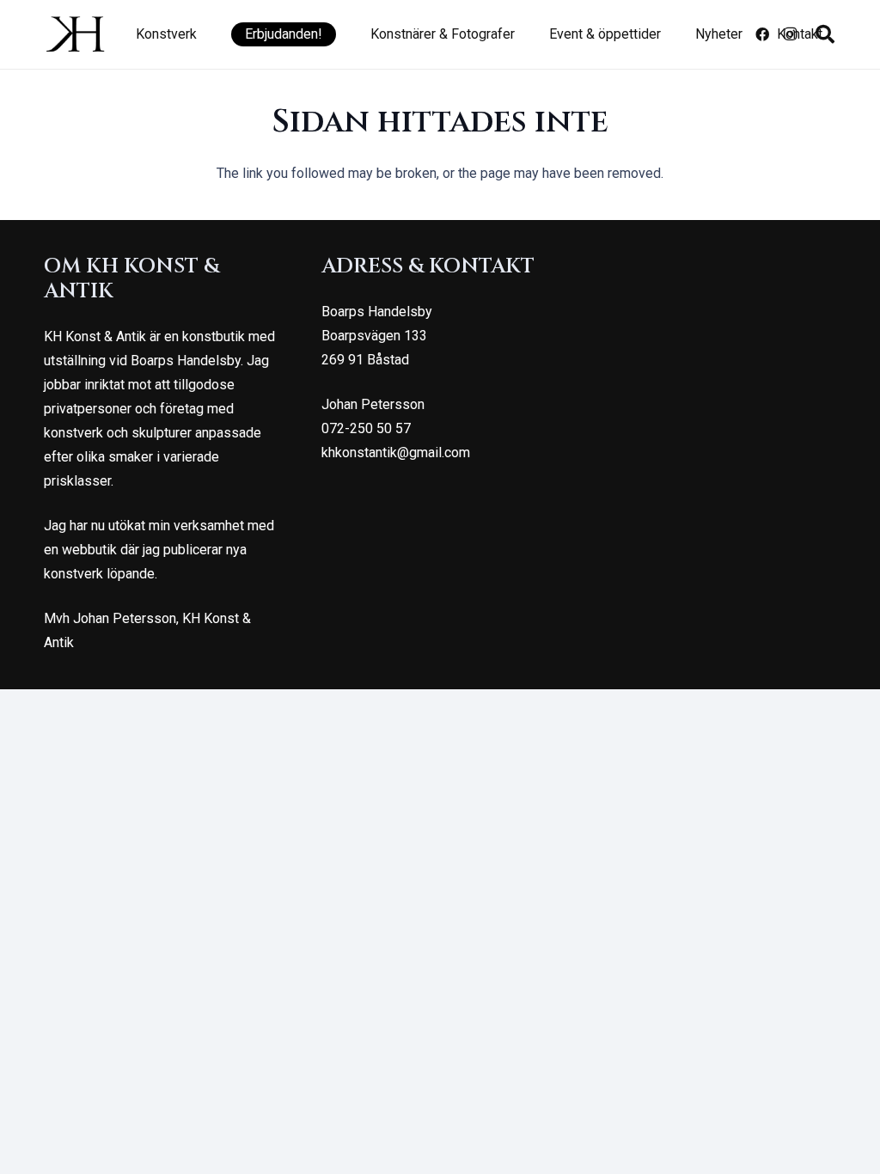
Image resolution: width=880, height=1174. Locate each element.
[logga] (75, 34)
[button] (205, 34)
